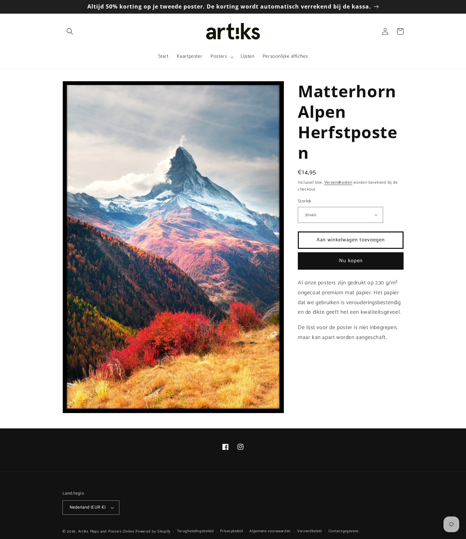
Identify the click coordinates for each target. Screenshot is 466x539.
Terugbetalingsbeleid (195, 531)
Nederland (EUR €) (88, 507)
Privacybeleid (231, 531)
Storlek (304, 201)
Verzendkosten (338, 182)
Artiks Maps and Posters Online (106, 531)
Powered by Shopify (153, 531)
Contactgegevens (344, 531)
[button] (69, 31)
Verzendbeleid (309, 531)
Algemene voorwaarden (270, 531)
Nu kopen (351, 260)
